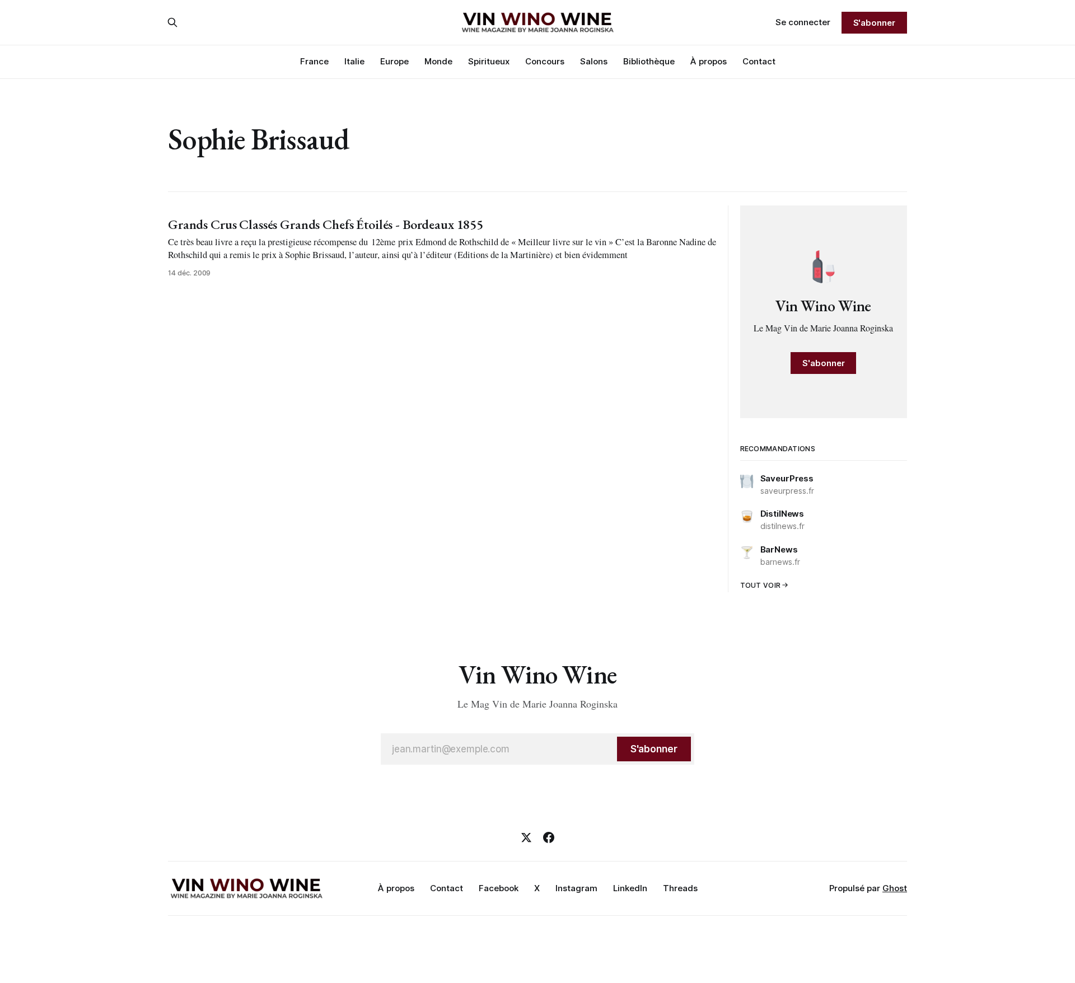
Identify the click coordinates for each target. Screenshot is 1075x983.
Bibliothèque (649, 61)
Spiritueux (489, 61)
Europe (394, 61)
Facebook (498, 888)
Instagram (576, 888)
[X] (526, 837)
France (314, 61)
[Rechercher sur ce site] (172, 22)
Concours (544, 61)
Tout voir (760, 585)
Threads (680, 888)
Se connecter (802, 22)
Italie (354, 61)
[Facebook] (548, 837)
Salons (593, 61)
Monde (438, 61)
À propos (708, 61)
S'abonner (874, 22)
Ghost (894, 888)
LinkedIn (630, 888)
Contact (758, 61)
